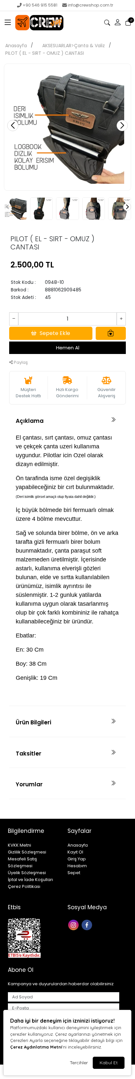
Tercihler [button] (79, 1063)
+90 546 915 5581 (40, 5)
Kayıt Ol (75, 852)
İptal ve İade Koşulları (30, 879)
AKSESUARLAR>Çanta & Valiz (73, 45)
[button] (7, 22)
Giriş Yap (77, 859)
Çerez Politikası (24, 886)
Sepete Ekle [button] (55, 333)
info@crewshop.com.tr (90, 5)
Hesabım (77, 866)
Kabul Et (109, 1063)
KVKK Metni (19, 845)
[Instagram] (74, 924)
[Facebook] (87, 924)
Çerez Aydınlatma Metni (36, 1047)
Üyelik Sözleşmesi (27, 873)
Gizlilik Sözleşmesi (27, 852)
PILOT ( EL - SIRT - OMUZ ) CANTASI (44, 53)
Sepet (74, 873)
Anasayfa (16, 45)
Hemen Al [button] (67, 347)
